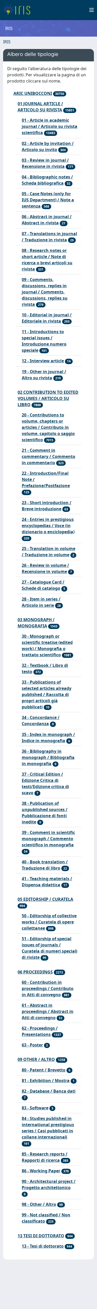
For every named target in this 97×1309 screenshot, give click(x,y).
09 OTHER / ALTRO (36, 1059)
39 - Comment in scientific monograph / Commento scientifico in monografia (48, 839)
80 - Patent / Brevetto (43, 1070)
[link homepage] (18, 10)
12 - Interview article (43, 361)
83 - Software (35, 1108)
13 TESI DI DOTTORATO (41, 1236)
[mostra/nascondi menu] (91, 10)
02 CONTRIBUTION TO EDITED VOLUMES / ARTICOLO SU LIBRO (48, 398)
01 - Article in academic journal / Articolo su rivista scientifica (49, 126)
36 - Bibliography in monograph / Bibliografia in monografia (48, 757)
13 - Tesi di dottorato (43, 1246)
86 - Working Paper (41, 1171)
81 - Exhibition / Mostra (46, 1080)
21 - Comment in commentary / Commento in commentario (48, 456)
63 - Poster (32, 1045)
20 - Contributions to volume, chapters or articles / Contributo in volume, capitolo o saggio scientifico (48, 427)
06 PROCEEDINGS (35, 972)
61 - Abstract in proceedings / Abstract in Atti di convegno (47, 1011)
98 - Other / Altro (39, 1204)
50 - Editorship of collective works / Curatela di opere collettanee (49, 922)
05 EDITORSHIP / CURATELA (45, 899)
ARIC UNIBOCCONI (32, 93)
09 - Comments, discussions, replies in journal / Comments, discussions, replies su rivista (45, 292)
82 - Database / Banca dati (49, 1091)
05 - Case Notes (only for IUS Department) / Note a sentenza (48, 200)
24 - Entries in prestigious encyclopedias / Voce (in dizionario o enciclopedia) (48, 526)
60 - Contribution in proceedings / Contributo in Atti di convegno (47, 988)
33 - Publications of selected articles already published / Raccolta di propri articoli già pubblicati (46, 694)
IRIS (7, 42)
